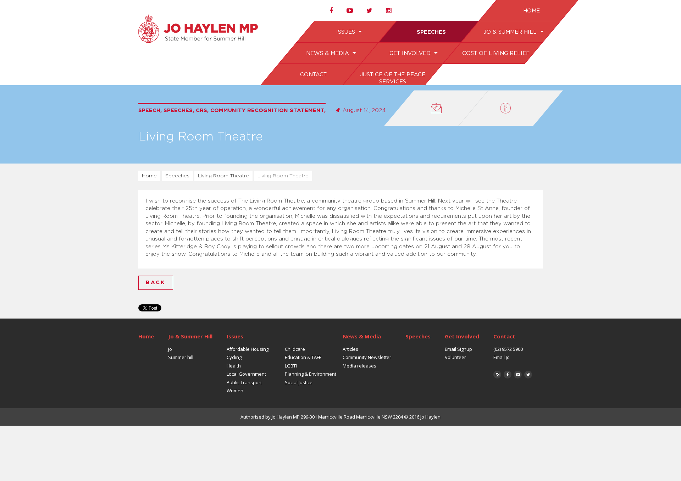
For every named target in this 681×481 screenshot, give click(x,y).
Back (156, 282)
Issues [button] (346, 32)
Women (235, 390)
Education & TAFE (303, 357)
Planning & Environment (310, 374)
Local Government (246, 374)
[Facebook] (511, 108)
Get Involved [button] (410, 53)
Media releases (359, 366)
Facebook (507, 374)
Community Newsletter (367, 357)
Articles (350, 349)
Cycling (234, 357)
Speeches (430, 32)
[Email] (436, 108)
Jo (170, 349)
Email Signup (458, 349)
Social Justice (298, 382)
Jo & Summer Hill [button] (510, 32)
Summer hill (180, 357)
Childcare (295, 349)
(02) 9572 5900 (508, 349)
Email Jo (501, 357)
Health (234, 366)
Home (531, 10)
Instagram (497, 374)
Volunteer (455, 357)
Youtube (518, 374)
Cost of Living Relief (495, 53)
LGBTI (291, 366)
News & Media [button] (328, 53)
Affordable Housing (247, 349)
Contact (313, 74)
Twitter (528, 374)
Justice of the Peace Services (392, 78)
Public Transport (244, 382)
